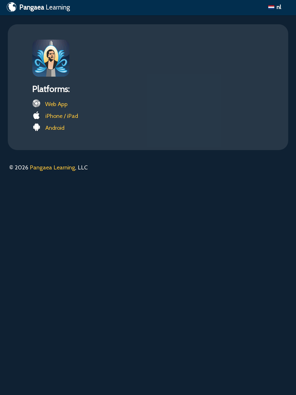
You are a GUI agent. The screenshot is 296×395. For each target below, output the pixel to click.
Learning (44, 7)
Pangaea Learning (52, 167)
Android (54, 127)
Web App (56, 104)
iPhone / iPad (61, 115)
